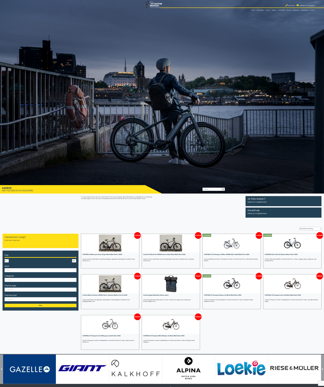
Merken (274, 10)
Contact (312, 10)
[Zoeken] (223, 189)
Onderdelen (260, 10)
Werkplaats (281, 10)
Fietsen (267, 10)
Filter (40, 305)
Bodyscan (296, 10)
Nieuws (289, 10)
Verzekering (304, 10)
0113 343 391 (291, 5)
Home (253, 10)
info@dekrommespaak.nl (307, 5)
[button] (1, 369)
